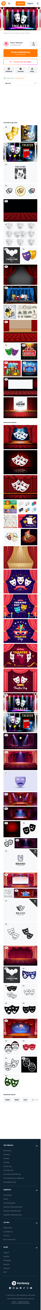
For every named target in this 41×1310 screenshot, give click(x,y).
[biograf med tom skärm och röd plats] (20, 469)
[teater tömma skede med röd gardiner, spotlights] (20, 889)
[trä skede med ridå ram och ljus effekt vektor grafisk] (20, 686)
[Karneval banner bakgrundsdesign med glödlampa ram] (11, 418)
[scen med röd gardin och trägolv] (20, 490)
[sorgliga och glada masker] (11, 289)
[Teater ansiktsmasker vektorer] (20, 251)
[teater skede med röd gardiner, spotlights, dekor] (20, 942)
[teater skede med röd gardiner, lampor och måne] (20, 928)
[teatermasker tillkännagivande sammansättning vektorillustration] (11, 150)
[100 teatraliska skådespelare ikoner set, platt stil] (10, 618)
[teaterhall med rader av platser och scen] (20, 380)
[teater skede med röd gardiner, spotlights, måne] (20, 870)
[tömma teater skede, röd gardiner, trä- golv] (20, 1237)
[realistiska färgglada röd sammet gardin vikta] (20, 309)
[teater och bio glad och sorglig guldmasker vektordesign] (11, 132)
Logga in (30, 3)
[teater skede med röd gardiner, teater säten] (20, 1112)
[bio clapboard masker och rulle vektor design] (9, 346)
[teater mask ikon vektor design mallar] (11, 1148)
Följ (33, 45)
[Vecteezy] (3, 3)
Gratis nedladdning (20, 53)
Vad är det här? (19, 78)
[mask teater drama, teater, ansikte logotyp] (20, 189)
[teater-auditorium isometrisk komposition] (11, 666)
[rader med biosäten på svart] (20, 227)
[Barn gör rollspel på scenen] (20, 329)
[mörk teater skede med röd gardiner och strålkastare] (14, 989)
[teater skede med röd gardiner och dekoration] (15, 1049)
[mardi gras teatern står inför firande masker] (11, 400)
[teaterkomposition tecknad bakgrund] (20, 168)
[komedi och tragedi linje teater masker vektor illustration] (8, 1039)
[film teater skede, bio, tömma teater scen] (20, 1026)
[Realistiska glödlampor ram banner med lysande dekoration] (11, 452)
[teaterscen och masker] (20, 831)
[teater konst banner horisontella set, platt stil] (10, 590)
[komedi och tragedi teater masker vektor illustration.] (20, 1090)
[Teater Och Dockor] (13, 361)
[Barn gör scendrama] (12, 435)
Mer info (8, 82)
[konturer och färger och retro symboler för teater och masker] (20, 207)
